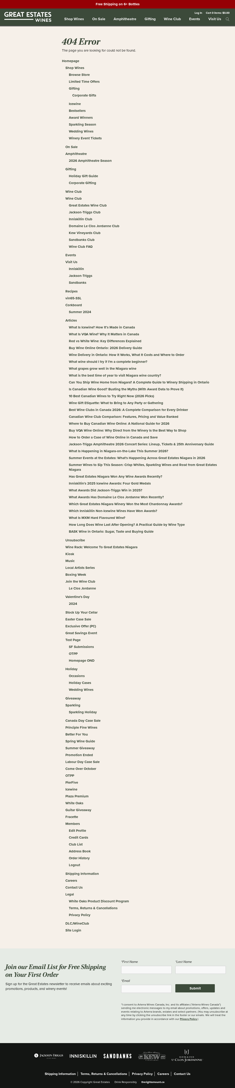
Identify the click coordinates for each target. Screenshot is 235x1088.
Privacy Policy (79, 914)
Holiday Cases (80, 682)
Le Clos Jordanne (82, 588)
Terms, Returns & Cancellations (93, 908)
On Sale (98, 19)
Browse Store (79, 74)
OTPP (73, 653)
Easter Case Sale (78, 619)
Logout (74, 865)
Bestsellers (77, 110)
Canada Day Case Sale (83, 720)
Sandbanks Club (82, 239)
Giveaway (73, 698)
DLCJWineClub (77, 923)
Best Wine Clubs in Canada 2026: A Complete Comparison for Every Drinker (128, 409)
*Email (125, 981)
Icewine (75, 103)
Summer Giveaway (80, 748)
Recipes (71, 291)
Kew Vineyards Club (85, 232)
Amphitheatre (125, 19)
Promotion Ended (79, 754)
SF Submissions (81, 646)
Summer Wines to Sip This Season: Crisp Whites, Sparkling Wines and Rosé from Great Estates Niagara (143, 467)
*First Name (129, 962)
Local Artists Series (80, 567)
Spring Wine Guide (80, 741)
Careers (71, 880)
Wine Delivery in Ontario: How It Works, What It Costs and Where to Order (126, 354)
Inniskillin (76, 268)
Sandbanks (77, 282)
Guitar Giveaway (78, 810)
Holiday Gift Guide (83, 176)
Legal (69, 894)
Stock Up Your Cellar (81, 612)
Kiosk (69, 553)
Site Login (73, 930)
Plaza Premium (77, 796)
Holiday (71, 669)
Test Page (73, 639)
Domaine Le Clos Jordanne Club (94, 226)
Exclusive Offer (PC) (80, 626)
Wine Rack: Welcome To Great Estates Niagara (101, 547)
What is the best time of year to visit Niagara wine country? (115, 375)
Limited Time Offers (84, 81)
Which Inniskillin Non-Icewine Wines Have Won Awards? (113, 510)
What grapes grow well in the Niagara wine (102, 368)
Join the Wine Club (80, 581)
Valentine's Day (77, 596)
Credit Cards (78, 837)
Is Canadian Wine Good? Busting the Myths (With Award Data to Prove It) (126, 389)
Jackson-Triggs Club (85, 212)
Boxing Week (75, 574)
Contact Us (74, 887)
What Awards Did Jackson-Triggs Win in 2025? (105, 490)
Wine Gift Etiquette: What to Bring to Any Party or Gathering (116, 402)
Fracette (71, 816)
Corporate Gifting (82, 182)
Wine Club (172, 19)
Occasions (77, 675)
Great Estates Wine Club (88, 205)
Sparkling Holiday (83, 712)
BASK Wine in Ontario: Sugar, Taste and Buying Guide (111, 531)
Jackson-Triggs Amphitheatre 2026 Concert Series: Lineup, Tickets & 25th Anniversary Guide (141, 444)
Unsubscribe (75, 540)
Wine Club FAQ (80, 246)
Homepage (70, 60)
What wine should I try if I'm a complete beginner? (108, 361)
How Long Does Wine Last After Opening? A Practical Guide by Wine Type (127, 524)
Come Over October (80, 768)
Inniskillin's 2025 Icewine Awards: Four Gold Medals (110, 483)
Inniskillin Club (80, 219)
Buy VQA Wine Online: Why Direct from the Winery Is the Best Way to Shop (127, 430)
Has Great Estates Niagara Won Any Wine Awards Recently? (115, 476)
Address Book (80, 851)
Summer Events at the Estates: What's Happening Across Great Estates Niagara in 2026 (137, 457)
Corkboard (73, 305)
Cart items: (217, 13)
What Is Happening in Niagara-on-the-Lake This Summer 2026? (118, 451)
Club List (76, 844)
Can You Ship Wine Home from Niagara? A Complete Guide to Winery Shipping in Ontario (139, 382)
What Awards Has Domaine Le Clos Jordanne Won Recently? (116, 497)
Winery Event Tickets (85, 138)
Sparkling (72, 705)
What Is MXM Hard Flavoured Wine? (97, 517)
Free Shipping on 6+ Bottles (118, 4)
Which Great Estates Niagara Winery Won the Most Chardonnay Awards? (125, 504)
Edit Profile (77, 830)
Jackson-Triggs (80, 275)
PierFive (71, 782)
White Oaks (74, 803)
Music (70, 560)
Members (72, 823)
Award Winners (81, 117)
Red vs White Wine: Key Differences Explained (105, 341)
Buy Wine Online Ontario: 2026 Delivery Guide (105, 347)
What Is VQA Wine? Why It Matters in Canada (104, 334)
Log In (198, 13)
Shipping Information (82, 873)
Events (194, 19)
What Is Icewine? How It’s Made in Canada (102, 327)
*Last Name (183, 962)
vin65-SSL (73, 298)
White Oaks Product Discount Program (99, 901)
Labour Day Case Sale (82, 761)
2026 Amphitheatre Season (90, 160)
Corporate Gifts (84, 95)
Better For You (76, 734)
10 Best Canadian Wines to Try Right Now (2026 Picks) (111, 396)
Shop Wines (74, 19)
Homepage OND (82, 660)
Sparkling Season (82, 124)
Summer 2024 (80, 311)
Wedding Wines (81, 131)
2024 (73, 603)
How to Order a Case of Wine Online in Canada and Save (113, 437)
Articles (71, 320)
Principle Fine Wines (81, 727)
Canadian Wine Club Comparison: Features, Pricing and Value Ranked (123, 416)
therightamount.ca (153, 1082)
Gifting (150, 19)
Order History (79, 858)
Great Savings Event (81, 633)
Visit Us (214, 19)
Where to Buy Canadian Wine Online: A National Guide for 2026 (119, 423)
